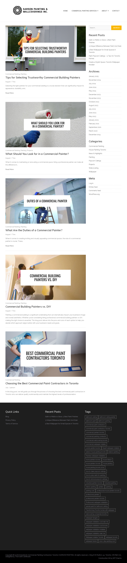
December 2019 (95, 135)
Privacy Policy (10, 420)
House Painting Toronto (97, 150)
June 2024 (92, 87)
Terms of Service (11, 424)
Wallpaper (92, 172)
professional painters (92, 494)
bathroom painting (104, 421)
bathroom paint (91, 421)
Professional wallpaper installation (97, 502)
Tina (13, 82)
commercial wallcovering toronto (96, 440)
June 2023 (92, 113)
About (104, 11)
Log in (91, 183)
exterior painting (113, 452)
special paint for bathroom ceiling (97, 506)
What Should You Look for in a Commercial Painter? (37, 154)
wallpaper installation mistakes (95, 529)
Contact (116, 11)
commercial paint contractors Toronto (98, 428)
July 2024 (92, 84)
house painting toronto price (95, 467)
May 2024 (92, 91)
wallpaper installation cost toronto (97, 525)
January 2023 (94, 120)
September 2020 (95, 127)
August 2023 (93, 105)
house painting (108, 463)
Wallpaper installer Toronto (94, 537)
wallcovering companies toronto (96, 514)
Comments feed (95, 191)
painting (108, 487)
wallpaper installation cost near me (97, 522)
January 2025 (94, 76)
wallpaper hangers (92, 518)
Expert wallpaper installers (111, 448)
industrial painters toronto (94, 483)
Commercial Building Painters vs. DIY (28, 306)
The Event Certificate (22, 557)
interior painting (91, 487)
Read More (9, 93)
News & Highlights (95, 153)
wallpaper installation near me (95, 533)
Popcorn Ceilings (95, 161)
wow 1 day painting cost (107, 541)
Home (65, 11)
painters (100, 487)
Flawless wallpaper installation (95, 456)
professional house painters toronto (108, 491)
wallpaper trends (91, 541)
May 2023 (92, 116)
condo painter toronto (93, 448)
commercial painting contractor (96, 436)
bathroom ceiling (91, 417)
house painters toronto (93, 463)
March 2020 (93, 131)
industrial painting (110, 483)
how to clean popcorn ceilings (96, 471)
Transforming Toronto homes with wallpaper (100, 510)
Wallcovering (93, 168)
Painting (23, 74)
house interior (107, 459)
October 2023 (94, 102)
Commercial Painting (12, 74)
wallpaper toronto (111, 537)
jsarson (12, 387)
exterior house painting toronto (96, 452)
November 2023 (95, 98)
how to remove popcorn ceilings (96, 479)
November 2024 (95, 80)
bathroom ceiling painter (107, 417)
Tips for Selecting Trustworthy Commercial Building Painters (42, 77)
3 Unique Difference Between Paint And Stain (105, 46)
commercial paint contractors (95, 425)
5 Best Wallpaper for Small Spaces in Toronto (61, 424)
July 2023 (92, 109)
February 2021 (94, 124)
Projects (30, 150)
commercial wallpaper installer (96, 444)
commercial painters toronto (95, 432)
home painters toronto (93, 459)
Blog (7, 417)
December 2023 (95, 94)
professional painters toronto (95, 498)
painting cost (90, 491)
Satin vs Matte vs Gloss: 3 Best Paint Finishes (61, 417)
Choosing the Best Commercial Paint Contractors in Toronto (41, 383)
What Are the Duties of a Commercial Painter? (33, 230)
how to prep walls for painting (95, 475)
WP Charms (117, 558)
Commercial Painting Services (84, 11)
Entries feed (93, 187)
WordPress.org (94, 194)
